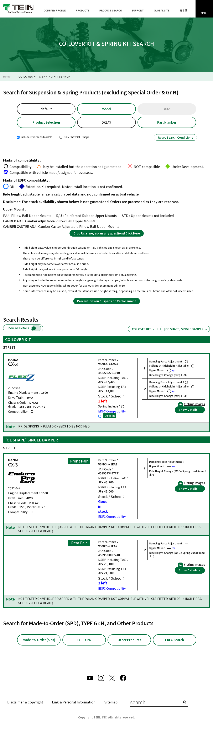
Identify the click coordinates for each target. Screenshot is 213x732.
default (46, 109)
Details (110, 416)
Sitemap (111, 701)
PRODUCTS (82, 10)
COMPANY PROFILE (55, 10)
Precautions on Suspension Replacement (106, 301)
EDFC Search (174, 640)
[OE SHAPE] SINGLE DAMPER (183, 329)
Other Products (129, 640)
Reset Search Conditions (175, 137)
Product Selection (46, 122)
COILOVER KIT (141, 329)
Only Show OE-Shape (76, 137)
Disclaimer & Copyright (25, 701)
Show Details (188, 409)
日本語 (183, 10)
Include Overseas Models (36, 137)
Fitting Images (194, 404)
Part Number (166, 122)
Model (106, 109)
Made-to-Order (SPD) (39, 640)
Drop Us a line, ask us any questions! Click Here (106, 233)
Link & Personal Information (73, 701)
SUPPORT (138, 10)
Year (166, 109)
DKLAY (106, 122)
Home (7, 76)
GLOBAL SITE (162, 10)
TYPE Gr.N (84, 640)
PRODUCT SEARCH (110, 10)
